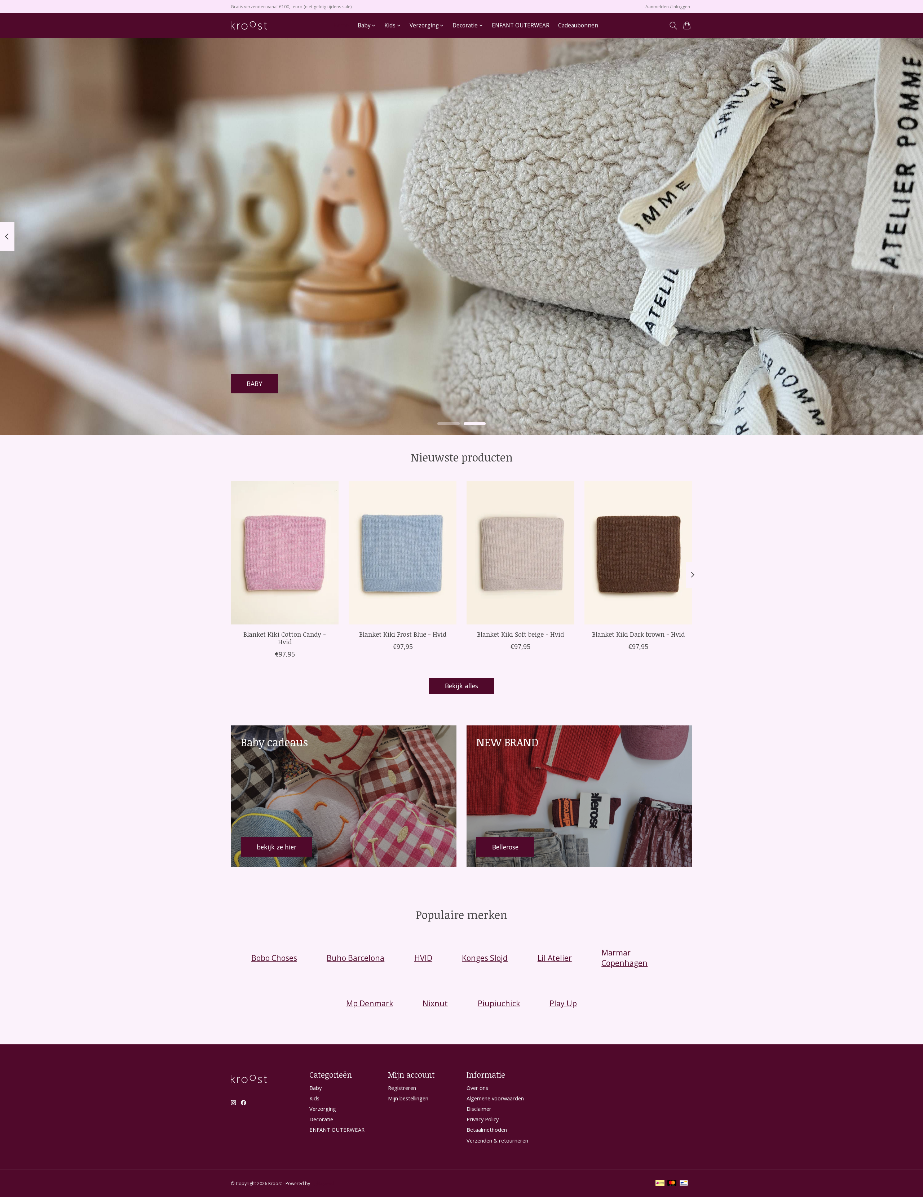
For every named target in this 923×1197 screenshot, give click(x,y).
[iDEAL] (659, 1183)
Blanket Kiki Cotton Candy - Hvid (284, 638)
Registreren (402, 1087)
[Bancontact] (683, 1183)
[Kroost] (249, 25)
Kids (314, 1098)
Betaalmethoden (487, 1129)
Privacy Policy (483, 1119)
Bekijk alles (461, 685)
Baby (315, 1087)
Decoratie (321, 1119)
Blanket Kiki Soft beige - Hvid (520, 634)
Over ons (477, 1087)
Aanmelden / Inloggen (667, 7)
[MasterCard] (672, 1183)
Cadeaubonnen (578, 25)
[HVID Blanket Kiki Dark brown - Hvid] (638, 552)
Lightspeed (322, 1183)
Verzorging (322, 1108)
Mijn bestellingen (408, 1098)
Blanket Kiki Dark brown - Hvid (638, 634)
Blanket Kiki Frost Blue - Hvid (402, 634)
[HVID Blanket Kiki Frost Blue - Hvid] (402, 552)
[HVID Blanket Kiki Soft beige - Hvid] (520, 552)
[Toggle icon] (673, 25)
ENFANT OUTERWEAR (520, 25)
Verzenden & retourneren (497, 1140)
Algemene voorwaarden (495, 1098)
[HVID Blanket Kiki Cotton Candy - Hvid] (285, 552)
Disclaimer (479, 1108)
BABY (254, 383)
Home (341, 25)
